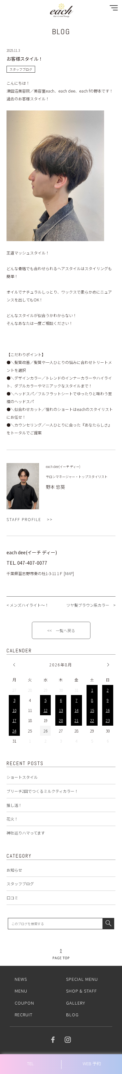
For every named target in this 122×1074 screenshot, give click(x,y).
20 (61, 720)
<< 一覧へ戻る (61, 630)
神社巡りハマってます (26, 832)
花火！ (12, 818)
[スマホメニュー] (112, 9)
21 (76, 720)
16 (108, 710)
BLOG (72, 1014)
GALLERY (75, 1003)
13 (61, 710)
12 (45, 710)
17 (14, 720)
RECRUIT (24, 1014)
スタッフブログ (20, 883)
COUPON (24, 1003)
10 (14, 710)
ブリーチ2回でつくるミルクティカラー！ (42, 791)
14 (76, 710)
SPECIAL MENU (82, 979)
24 (14, 730)
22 (92, 720)
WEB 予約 (92, 1063)
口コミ (12, 897)
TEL (30, 1063)
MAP (69, 573)
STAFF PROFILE (24, 519)
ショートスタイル (22, 777)
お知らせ (14, 870)
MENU (21, 991)
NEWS (21, 979)
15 (92, 710)
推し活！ (14, 805)
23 (108, 720)
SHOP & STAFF (81, 991)
